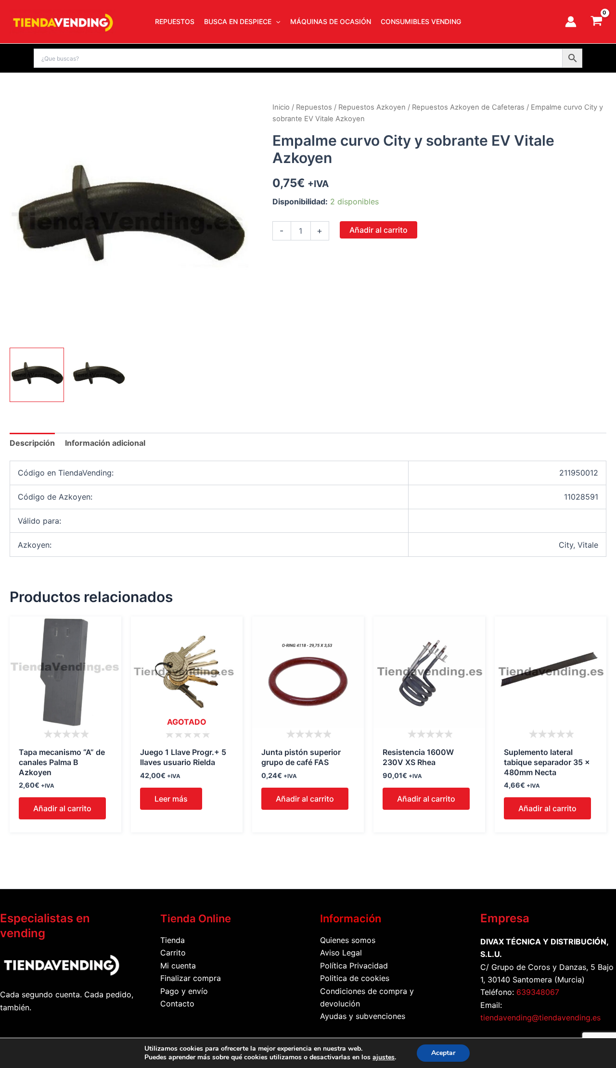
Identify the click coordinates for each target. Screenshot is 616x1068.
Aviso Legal (341, 952)
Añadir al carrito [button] (62, 808)
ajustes (383, 1057)
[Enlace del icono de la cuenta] (571, 21)
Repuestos (314, 107)
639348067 (537, 992)
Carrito (173, 952)
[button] (275, 21)
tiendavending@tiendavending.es (540, 1017)
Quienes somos (347, 940)
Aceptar (443, 1052)
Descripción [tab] (32, 443)
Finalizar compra (190, 978)
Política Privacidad (354, 965)
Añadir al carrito (378, 230)
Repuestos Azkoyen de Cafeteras (468, 107)
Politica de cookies (354, 978)
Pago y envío (184, 991)
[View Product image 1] (37, 375)
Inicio (281, 107)
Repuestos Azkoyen (372, 107)
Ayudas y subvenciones (362, 1016)
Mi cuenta (178, 965)
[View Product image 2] (98, 375)
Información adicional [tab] (105, 443)
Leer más (171, 799)
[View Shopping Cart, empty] (596, 22)
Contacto (177, 1003)
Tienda (172, 940)
